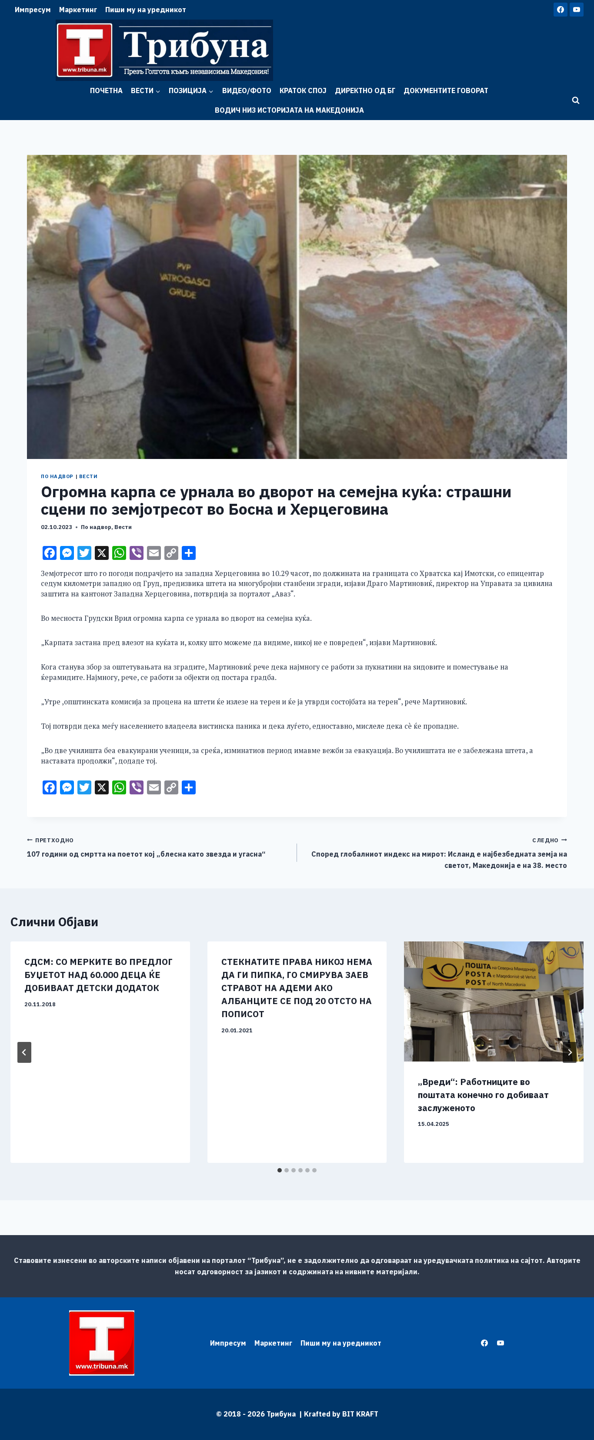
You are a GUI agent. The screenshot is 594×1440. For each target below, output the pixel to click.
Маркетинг (78, 9)
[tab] (279, 1170)
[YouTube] (577, 10)
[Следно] (570, 1052)
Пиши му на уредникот (145, 9)
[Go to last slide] (24, 1052)
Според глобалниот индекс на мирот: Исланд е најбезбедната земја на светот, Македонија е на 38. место (439, 853)
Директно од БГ (365, 90)
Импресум (33, 9)
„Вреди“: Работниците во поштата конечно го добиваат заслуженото (483, 1095)
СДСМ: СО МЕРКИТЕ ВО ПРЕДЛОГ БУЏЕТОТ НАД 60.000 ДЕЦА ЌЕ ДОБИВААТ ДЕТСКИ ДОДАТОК (98, 975)
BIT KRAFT (360, 1414)
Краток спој (303, 90)
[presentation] (494, 1001)
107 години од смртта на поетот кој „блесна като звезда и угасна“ (146, 848)
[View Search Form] (576, 100)
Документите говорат (446, 90)
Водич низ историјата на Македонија (289, 110)
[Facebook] (560, 10)
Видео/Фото (246, 90)
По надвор (57, 476)
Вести (88, 476)
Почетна (106, 90)
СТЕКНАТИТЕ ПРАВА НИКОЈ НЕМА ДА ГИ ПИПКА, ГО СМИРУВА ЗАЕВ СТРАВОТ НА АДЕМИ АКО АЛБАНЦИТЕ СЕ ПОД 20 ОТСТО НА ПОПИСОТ (296, 988)
